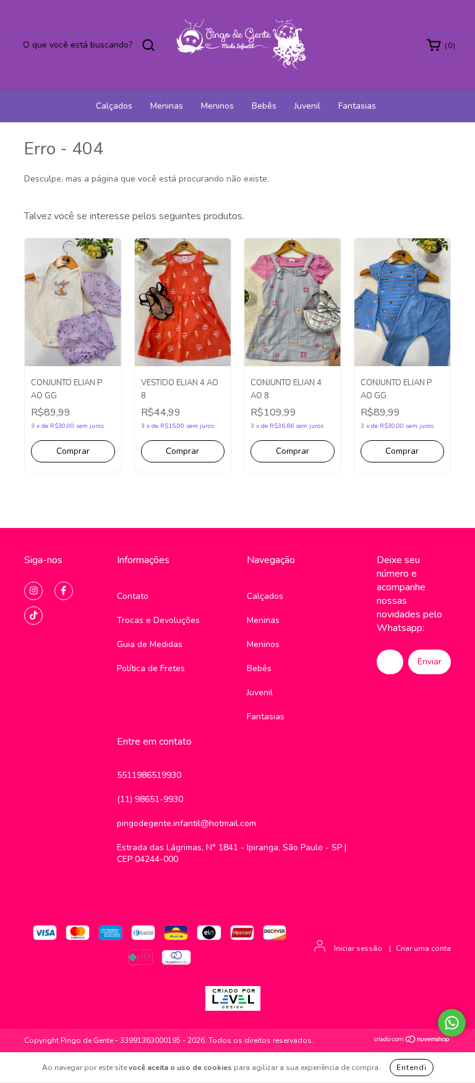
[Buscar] (148, 45)
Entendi (411, 1068)
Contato (132, 596)
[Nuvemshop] (412, 1041)
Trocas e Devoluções (158, 620)
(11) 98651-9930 (150, 799)
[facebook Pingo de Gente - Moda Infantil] (63, 591)
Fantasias (357, 106)
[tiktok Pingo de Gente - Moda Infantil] (33, 615)
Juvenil (307, 106)
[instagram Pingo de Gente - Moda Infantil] (33, 591)
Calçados (114, 106)
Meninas (166, 106)
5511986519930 (149, 775)
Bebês (264, 106)
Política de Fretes (151, 668)
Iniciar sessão (358, 948)
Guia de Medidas (149, 644)
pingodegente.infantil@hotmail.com (186, 823)
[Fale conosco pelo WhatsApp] (452, 1023)
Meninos (217, 106)
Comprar (73, 451)
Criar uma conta (423, 948)
